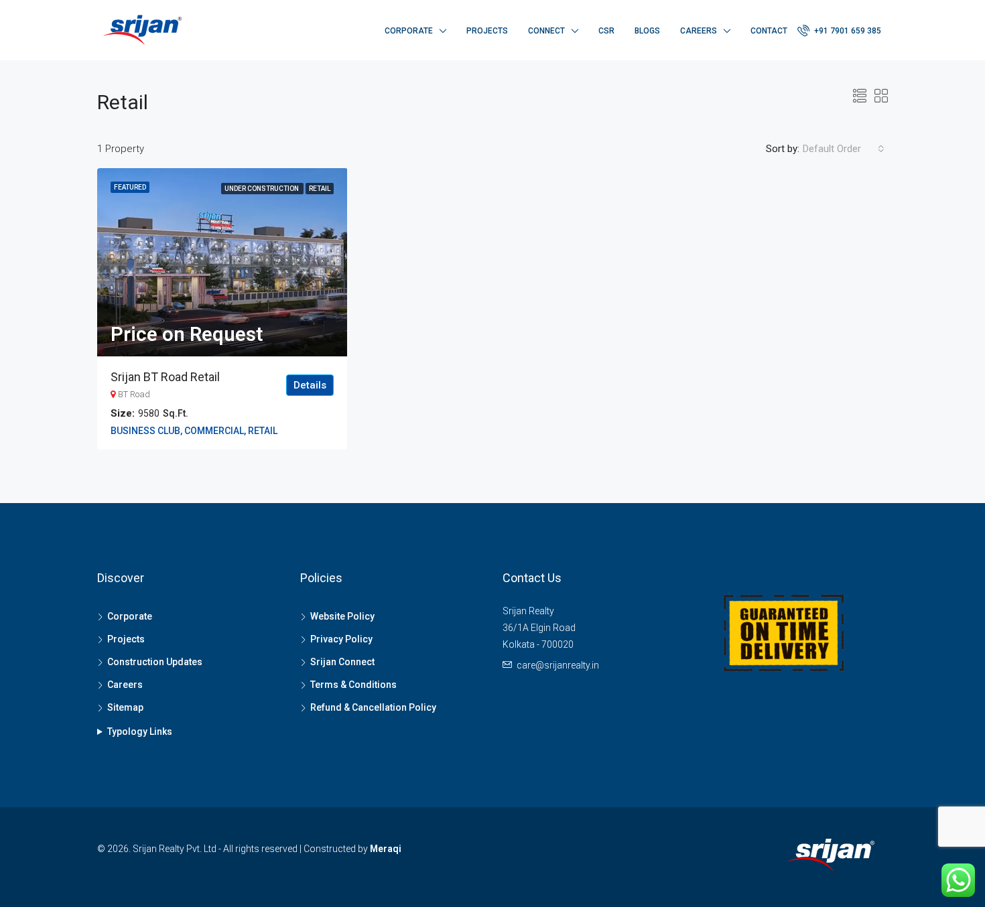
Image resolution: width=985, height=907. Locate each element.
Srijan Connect (342, 661)
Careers (698, 31)
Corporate (409, 31)
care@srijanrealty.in (558, 665)
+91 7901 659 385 (846, 31)
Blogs (647, 31)
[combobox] (843, 149)
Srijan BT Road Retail (165, 377)
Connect (546, 31)
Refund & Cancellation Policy (373, 707)
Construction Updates (154, 661)
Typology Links (139, 731)
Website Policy (342, 616)
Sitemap (125, 707)
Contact (768, 31)
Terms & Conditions (353, 684)
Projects (487, 31)
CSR (606, 31)
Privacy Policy (341, 639)
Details (309, 385)
